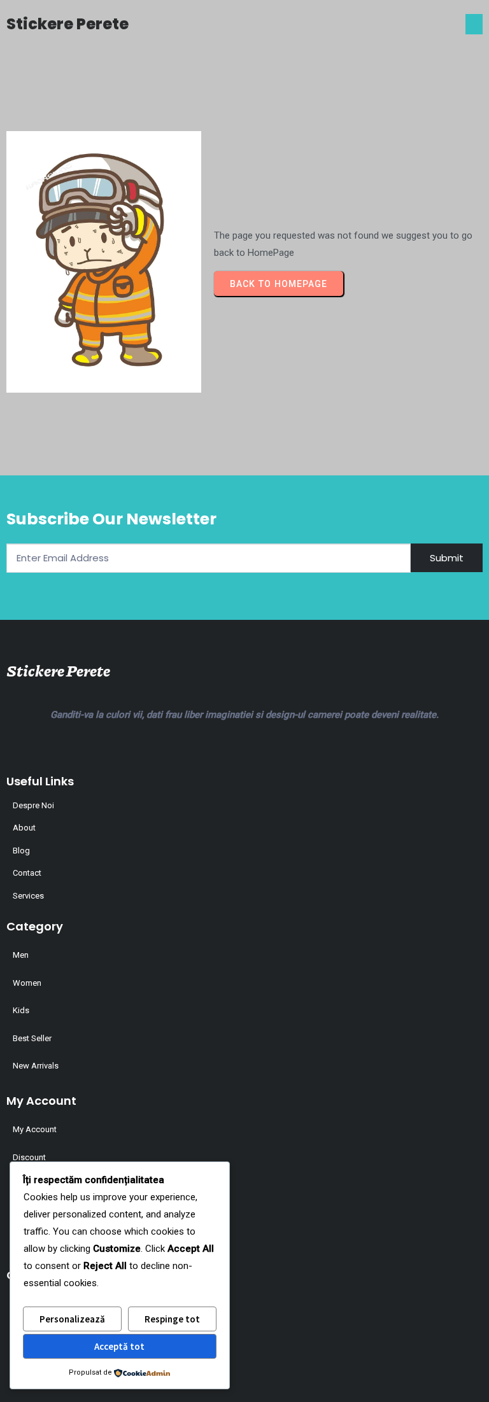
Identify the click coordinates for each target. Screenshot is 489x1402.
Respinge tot (172, 1319)
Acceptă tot (119, 1346)
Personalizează (72, 1319)
